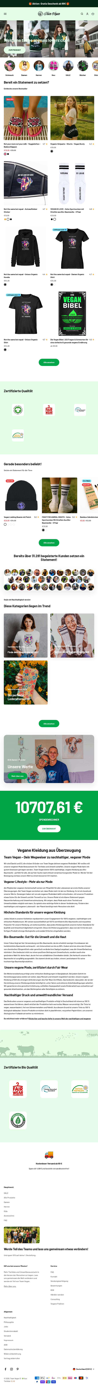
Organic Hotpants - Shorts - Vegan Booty (67, 144)
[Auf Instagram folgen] (11, 1369)
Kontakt (54, 1276)
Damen (7, 1202)
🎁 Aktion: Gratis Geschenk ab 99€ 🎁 (49, 3)
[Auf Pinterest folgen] (17, 1369)
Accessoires (9, 1215)
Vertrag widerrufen (12, 1358)
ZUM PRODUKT (15, 50)
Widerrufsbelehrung (12, 1354)
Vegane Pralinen (57, 1303)
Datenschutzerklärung (13, 1349)
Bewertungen (56, 1285)
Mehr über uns (17, 776)
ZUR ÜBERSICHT (49, 828)
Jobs (6, 1326)
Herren (7, 1206)
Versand (7, 1336)
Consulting (55, 1299)
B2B (52, 1290)
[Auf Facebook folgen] (5, 1369)
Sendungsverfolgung (59, 1281)
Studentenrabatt (11, 1331)
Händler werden (57, 1294)
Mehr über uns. (10, 1286)
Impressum (8, 1340)
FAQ (5, 1220)
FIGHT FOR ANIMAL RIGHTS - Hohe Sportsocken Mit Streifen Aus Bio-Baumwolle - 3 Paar (56, 520)
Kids (6, 1211)
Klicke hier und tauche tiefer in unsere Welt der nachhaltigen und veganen (60, 1018)
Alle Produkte (9, 1197)
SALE (6, 1193)
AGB (5, 1345)
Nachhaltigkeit (10, 1317)
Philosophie (9, 1322)
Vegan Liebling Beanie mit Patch (17, 517)
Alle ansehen (49, 362)
